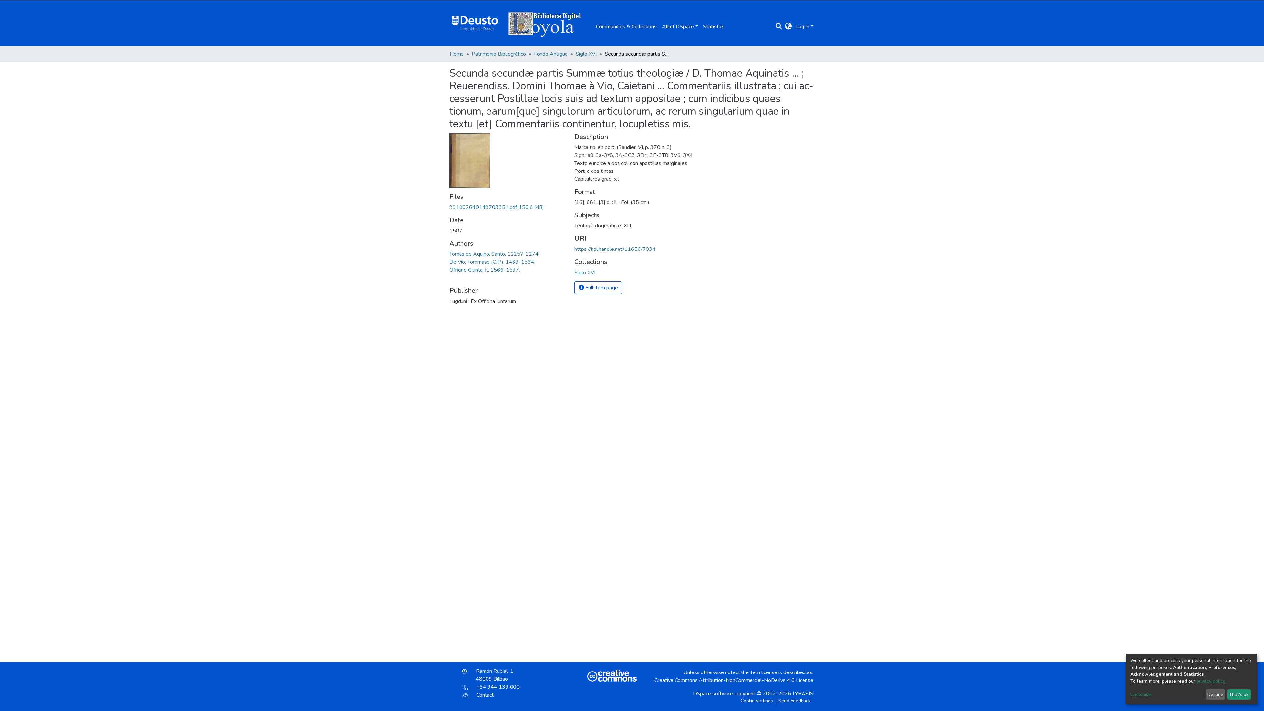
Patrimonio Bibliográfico (499, 54)
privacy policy (1210, 681)
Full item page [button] (601, 287)
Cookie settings (757, 701)
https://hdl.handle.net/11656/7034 (615, 249)
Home (457, 54)
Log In (802, 26)
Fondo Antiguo (551, 54)
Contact (485, 694)
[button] (788, 27)
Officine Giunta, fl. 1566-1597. (484, 270)
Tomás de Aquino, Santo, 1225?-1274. (494, 254)
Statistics (713, 26)
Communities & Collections (626, 26)
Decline (1215, 694)
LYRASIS (803, 693)
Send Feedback (794, 701)
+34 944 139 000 (498, 687)
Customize (1141, 694)
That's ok (1239, 694)
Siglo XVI (586, 54)
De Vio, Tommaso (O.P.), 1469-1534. (492, 262)
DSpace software (713, 693)
